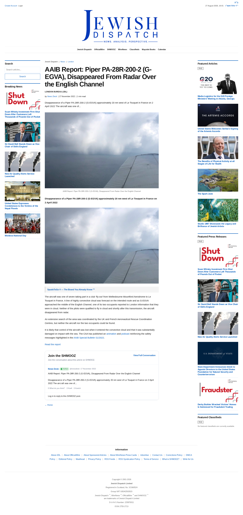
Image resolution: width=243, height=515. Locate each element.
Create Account (11, 6)
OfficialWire (99, 49)
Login (20, 6)
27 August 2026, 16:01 (214, 6)
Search (22, 76)
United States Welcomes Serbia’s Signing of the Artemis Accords (218, 130)
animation (111, 334)
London (71, 62)
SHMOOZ (111, 49)
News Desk (52, 96)
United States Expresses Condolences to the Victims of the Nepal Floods (21, 206)
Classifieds (134, 49)
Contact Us (157, 455)
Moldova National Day (15, 235)
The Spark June (205, 194)
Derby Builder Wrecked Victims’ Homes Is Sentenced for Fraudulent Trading (217, 405)
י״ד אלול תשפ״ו (231, 6)
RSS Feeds (110, 459)
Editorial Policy (66, 459)
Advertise (144, 455)
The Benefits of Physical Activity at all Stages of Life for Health (216, 162)
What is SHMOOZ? (171, 459)
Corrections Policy (174, 455)
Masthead (80, 459)
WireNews (122, 49)
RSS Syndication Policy (130, 459)
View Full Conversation (144, 355)
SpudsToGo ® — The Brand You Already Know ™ (71, 290)
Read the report (53, 344)
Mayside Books (148, 49)
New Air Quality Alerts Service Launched (217, 337)
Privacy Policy (95, 459)
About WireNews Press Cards (123, 455)
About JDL (56, 455)
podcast (125, 334)
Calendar (162, 49)
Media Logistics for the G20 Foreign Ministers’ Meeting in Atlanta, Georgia (216, 97)
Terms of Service (151, 459)
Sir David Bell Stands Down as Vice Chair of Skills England (22, 145)
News (62, 62)
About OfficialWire (72, 455)
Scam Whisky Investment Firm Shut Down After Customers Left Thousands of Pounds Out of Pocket (22, 114)
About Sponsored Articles (95, 455)
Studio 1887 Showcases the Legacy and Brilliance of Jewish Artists (217, 225)
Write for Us (188, 459)
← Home (49, 405)
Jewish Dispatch (84, 49)
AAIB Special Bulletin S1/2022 (89, 337)
